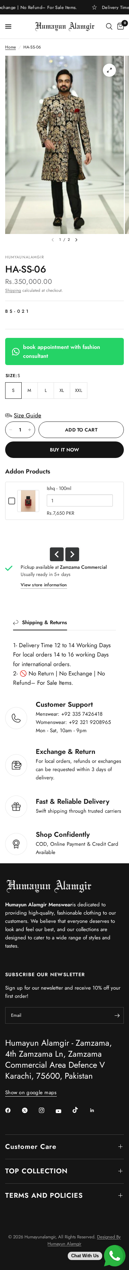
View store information (44, 585)
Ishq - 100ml (59, 488)
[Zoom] (109, 70)
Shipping (13, 290)
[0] (119, 26)
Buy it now (64, 449)
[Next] (76, 240)
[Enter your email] (117, 1015)
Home (10, 47)
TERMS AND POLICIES (44, 1195)
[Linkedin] (97, 1110)
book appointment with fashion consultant (61, 351)
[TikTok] (80, 1110)
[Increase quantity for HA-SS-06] (29, 430)
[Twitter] (29, 1110)
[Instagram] (46, 1110)
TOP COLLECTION (36, 1171)
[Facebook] (12, 1110)
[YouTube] (63, 1111)
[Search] (109, 26)
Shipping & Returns (44, 622)
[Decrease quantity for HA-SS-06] (11, 430)
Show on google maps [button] (31, 1093)
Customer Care (30, 1147)
